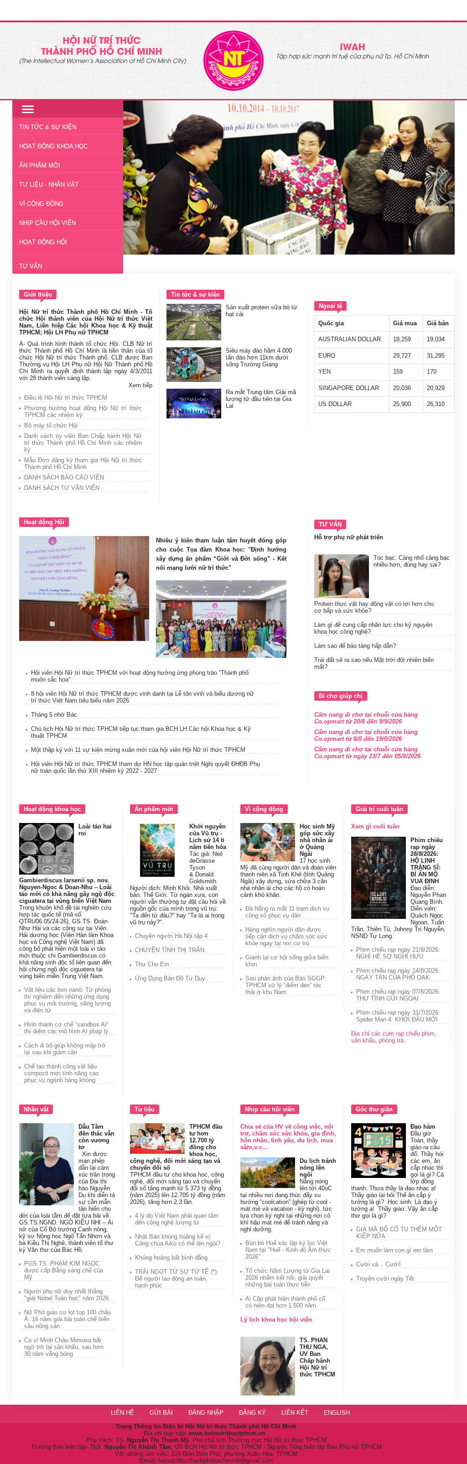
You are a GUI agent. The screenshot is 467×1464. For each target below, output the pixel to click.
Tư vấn (30, 266)
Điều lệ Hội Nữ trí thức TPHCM (65, 397)
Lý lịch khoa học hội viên (276, 1319)
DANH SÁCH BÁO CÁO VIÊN (64, 477)
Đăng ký (253, 1412)
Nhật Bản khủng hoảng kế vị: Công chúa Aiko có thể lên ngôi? (177, 1240)
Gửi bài (161, 1412)
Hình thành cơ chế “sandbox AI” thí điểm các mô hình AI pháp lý (66, 1028)
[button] (148, 177)
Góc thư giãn (374, 1109)
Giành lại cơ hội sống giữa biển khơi (286, 961)
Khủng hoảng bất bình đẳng (171, 1257)
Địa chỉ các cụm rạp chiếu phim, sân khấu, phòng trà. (393, 1037)
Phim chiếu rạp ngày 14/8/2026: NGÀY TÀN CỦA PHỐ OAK (398, 974)
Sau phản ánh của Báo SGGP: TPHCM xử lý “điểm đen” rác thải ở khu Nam (286, 985)
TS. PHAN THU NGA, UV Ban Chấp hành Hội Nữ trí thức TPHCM (317, 1357)
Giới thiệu (38, 294)
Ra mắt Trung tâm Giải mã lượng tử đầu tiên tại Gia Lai (261, 399)
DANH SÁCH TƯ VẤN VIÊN (61, 488)
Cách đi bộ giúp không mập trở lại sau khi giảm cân (65, 1049)
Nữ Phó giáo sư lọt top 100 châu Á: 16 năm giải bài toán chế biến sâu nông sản (67, 1319)
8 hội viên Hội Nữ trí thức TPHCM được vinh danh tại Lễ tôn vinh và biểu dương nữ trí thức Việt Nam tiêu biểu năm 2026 (142, 697)
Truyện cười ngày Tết (385, 1278)
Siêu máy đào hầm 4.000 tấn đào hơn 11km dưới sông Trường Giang (259, 357)
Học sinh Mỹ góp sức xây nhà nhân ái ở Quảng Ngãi (317, 840)
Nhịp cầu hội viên (47, 222)
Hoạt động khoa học (53, 146)
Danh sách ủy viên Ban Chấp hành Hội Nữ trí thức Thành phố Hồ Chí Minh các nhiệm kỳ (83, 442)
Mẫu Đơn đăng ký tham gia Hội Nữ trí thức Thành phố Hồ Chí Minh (83, 463)
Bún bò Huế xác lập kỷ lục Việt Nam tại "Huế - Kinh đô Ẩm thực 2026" (288, 1250)
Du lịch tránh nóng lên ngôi (318, 1167)
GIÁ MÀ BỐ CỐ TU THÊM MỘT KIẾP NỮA (399, 1233)
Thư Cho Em (152, 964)
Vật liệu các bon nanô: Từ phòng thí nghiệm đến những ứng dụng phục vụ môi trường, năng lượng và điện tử (67, 1000)
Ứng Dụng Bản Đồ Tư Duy (170, 978)
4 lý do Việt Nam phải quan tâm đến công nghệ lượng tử (176, 1219)
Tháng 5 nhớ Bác (54, 714)
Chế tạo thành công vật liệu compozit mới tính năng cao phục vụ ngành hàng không (61, 1073)
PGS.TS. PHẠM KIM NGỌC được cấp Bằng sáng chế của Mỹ (63, 1270)
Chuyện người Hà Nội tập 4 (171, 936)
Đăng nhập (206, 1412)
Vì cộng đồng (41, 203)
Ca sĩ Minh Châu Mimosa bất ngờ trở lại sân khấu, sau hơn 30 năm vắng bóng (64, 1347)
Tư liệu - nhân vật (48, 184)
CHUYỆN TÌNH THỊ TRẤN (169, 950)
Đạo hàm (423, 1126)
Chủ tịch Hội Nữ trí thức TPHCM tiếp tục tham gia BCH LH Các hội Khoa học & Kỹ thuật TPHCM (141, 732)
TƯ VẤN (330, 524)
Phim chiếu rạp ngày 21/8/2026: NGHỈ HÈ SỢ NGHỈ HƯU (398, 953)
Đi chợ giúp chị (341, 696)
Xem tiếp (140, 385)
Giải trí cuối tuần (379, 809)
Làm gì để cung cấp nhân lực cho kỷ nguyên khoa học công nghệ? (373, 628)
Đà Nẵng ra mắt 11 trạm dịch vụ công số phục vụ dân (287, 912)
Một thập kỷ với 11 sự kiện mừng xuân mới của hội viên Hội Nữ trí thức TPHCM (138, 749)
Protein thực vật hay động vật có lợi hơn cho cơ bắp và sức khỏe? (374, 607)
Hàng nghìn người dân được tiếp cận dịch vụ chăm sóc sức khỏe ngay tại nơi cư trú (286, 936)
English (337, 1412)
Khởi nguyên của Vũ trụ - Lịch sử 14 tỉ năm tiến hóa (207, 836)
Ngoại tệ (330, 305)
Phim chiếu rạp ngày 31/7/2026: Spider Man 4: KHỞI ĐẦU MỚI (398, 1016)
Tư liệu (145, 1109)
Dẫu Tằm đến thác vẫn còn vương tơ (96, 1137)
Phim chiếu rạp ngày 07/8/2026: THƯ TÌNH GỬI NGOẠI (398, 995)
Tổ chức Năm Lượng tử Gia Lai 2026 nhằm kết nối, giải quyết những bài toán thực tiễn (287, 1277)
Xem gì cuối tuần (375, 826)
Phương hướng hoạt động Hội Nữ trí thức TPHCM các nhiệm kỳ (83, 411)
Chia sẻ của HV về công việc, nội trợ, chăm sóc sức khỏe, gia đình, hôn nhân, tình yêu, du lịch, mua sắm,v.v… (288, 1137)
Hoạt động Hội (43, 242)
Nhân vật (36, 1109)
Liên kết (294, 1412)
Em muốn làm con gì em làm (394, 1250)
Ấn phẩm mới (39, 165)
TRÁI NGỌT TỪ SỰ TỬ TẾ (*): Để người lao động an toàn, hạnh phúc (176, 1278)
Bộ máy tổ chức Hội (51, 425)
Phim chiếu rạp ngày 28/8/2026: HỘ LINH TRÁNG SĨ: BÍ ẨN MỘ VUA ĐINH (426, 861)
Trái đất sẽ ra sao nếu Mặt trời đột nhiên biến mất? (374, 663)
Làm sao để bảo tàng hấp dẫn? (355, 645)
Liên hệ (122, 1412)
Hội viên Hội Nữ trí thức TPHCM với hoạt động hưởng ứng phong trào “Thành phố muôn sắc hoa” (140, 676)
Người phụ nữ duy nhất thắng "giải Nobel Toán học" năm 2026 (66, 1295)
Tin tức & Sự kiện (47, 127)
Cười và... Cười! (378, 1264)
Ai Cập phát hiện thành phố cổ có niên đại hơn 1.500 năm (285, 1302)
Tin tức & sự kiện (195, 294)
